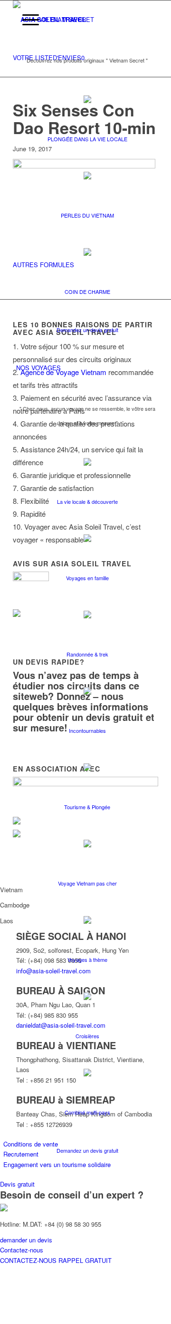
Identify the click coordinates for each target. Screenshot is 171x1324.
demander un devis (26, 1239)
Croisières (87, 1036)
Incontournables (87, 730)
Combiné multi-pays (87, 1112)
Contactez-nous (21, 1249)
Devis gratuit (17, 1183)
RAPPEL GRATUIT (85, 1260)
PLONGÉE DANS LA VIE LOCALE (87, 139)
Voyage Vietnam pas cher (87, 883)
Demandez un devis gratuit (87, 330)
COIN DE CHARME (87, 291)
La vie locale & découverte (87, 501)
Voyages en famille (87, 578)
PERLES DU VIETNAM (87, 215)
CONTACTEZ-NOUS (29, 1260)
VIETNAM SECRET (66, 19)
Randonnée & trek (87, 654)
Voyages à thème (87, 959)
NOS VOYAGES (38, 367)
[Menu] (26, 19)
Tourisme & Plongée (87, 807)
